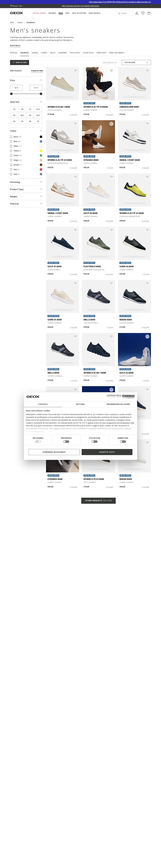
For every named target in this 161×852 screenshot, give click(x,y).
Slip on (52, 52)
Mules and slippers (116, 52)
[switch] (66, 441)
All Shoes (13, 52)
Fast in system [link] (79, 13)
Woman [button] (52, 13)
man (12, 22)
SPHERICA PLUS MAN (94, 479)
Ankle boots (101, 52)
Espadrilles (62, 52)
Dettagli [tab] (80, 404)
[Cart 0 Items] (148, 15)
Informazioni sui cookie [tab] (118, 404)
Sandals (35, 52)
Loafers (44, 52)
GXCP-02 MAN (90, 213)
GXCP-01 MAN (55, 266)
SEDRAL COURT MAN (129, 160)
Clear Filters (37, 71)
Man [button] (61, 13)
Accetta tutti (107, 452)
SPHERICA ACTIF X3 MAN (60, 160)
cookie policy (38, 431)
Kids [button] (67, 13)
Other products (98, 500)
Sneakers (24, 52)
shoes (20, 22)
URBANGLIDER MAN (129, 106)
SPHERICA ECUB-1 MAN (59, 106)
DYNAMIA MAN (91, 160)
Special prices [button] (39, 13)
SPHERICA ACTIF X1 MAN (131, 213)
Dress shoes (75, 52)
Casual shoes (88, 52)
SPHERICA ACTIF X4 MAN (96, 106)
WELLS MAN (89, 319)
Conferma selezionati (54, 452)
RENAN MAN (125, 319)
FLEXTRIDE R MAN (92, 266)
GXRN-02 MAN (126, 266)
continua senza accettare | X (121, 395)
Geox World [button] (94, 13)
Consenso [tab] (43, 404)
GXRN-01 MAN (55, 319)
